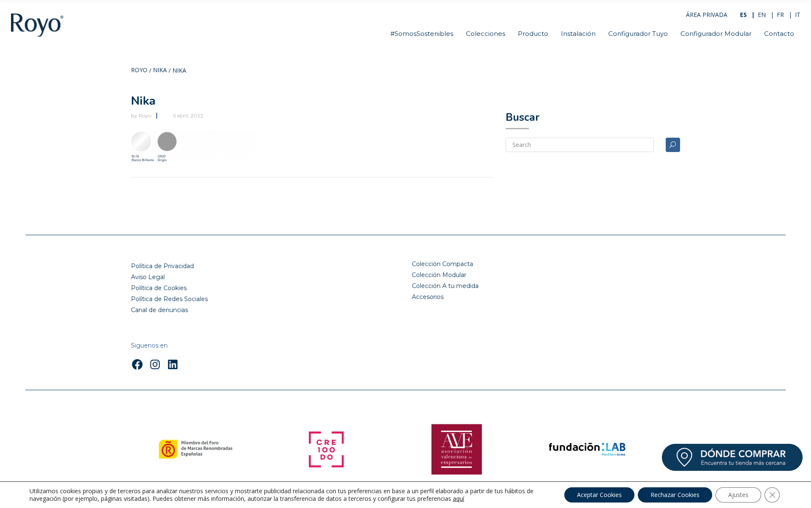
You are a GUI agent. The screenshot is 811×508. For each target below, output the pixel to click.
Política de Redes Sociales (169, 299)
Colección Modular (439, 275)
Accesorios (428, 297)
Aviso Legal (148, 277)
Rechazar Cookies (674, 495)
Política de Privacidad (162, 266)
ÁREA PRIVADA (706, 15)
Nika (160, 70)
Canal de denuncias (159, 310)
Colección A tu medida (445, 286)
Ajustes (738, 495)
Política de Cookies (159, 288)
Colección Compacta (442, 264)
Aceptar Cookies (599, 495)
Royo (139, 70)
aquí (458, 499)
